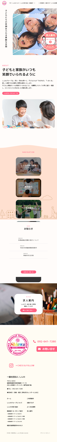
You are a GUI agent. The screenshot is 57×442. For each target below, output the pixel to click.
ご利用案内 (41, 3)
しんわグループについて (14, 403)
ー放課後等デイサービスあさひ (14, 414)
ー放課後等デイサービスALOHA (14, 421)
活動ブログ (47, 3)
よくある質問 (31, 407)
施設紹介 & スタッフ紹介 (15, 411)
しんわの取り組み (24, 3)
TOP (10, 3)
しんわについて (15, 3)
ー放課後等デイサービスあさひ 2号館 (16, 416)
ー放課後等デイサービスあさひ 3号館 (16, 419)
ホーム (9, 399)
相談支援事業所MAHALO (15, 425)
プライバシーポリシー (45, 433)
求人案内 (29, 411)
